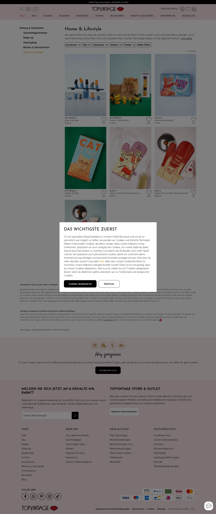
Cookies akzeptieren (80, 283)
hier (102, 261)
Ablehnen (109, 283)
